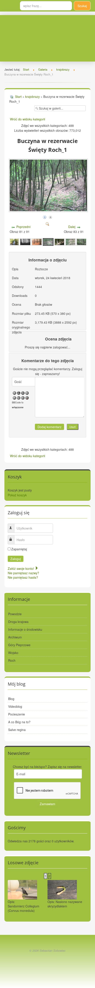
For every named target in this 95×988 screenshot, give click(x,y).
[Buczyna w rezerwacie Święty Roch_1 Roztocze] (49, 210)
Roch (11, 660)
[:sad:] (23, 397)
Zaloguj (15, 559)
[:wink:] (27, 392)
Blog (11, 698)
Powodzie (15, 614)
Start (18, 96)
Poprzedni (23, 226)
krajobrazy (32, 96)
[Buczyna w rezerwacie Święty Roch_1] (48, 241)
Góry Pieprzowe (19, 645)
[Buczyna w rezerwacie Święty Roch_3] (70, 241)
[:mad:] (18, 397)
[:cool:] (18, 392)
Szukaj (82, 6)
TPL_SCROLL (47, 960)
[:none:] (14, 397)
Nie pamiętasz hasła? (23, 577)
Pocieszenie (16, 714)
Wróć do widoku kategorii (27, 119)
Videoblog (15, 706)
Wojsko (13, 652)
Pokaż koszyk (17, 495)
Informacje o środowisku (25, 629)
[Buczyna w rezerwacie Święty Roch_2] (59, 241)
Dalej (71, 226)
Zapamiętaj (19, 549)
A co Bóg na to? (19, 722)
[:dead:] (27, 397)
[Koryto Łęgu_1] (14, 241)
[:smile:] (14, 392)
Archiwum (15, 637)
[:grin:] (23, 392)
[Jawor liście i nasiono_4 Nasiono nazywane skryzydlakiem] (62, 889)
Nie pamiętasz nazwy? (23, 573)
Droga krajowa (18, 621)
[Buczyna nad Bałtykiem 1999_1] (25, 241)
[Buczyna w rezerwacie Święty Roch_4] (81, 241)
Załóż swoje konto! (21, 568)
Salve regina (17, 729)
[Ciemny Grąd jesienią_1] (37, 241)
